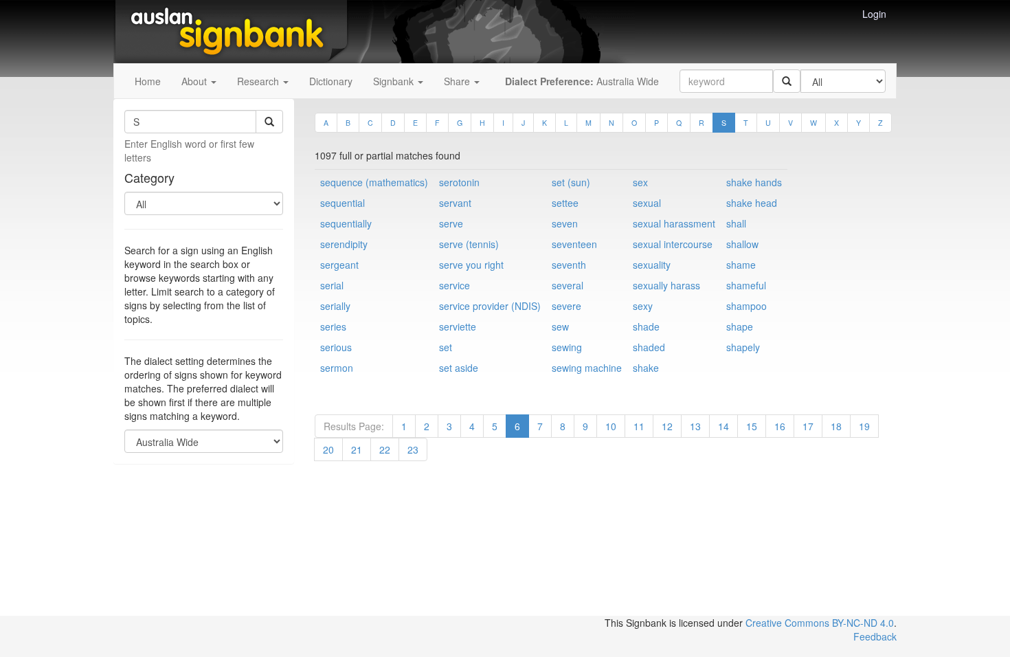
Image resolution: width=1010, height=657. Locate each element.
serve (451, 223)
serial (332, 285)
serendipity (344, 244)
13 (695, 426)
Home (148, 81)
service (454, 285)
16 (779, 426)
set (445, 347)
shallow (742, 244)
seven (565, 223)
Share (458, 81)
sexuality (652, 264)
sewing (567, 347)
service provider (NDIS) (490, 306)
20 (328, 449)
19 (864, 426)
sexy (643, 306)
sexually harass (666, 285)
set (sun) (571, 182)
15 (751, 426)
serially (335, 306)
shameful (746, 285)
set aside (458, 368)
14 (723, 426)
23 (412, 449)
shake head (751, 203)
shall (736, 223)
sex (640, 182)
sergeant (339, 264)
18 (836, 426)
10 (610, 426)
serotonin (459, 182)
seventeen (574, 244)
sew (560, 326)
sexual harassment (674, 223)
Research (259, 81)
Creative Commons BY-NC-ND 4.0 (819, 623)
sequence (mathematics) (374, 182)
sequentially (346, 223)
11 (638, 426)
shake (646, 368)
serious (336, 347)
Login (874, 14)
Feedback (875, 636)
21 (356, 449)
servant (455, 203)
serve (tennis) (469, 244)
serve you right (471, 264)
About (195, 81)
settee (565, 203)
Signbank (394, 81)
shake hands (754, 182)
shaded (649, 347)
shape (739, 326)
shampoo (746, 306)
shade (646, 326)
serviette (457, 326)
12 (667, 426)
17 (808, 426)
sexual (647, 203)
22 (384, 449)
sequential (342, 203)
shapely (743, 347)
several (567, 285)
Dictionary (330, 81)
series (333, 326)
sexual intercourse (672, 244)
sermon (336, 368)
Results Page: (354, 426)
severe (566, 306)
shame (741, 264)
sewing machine (587, 368)
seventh (569, 264)
